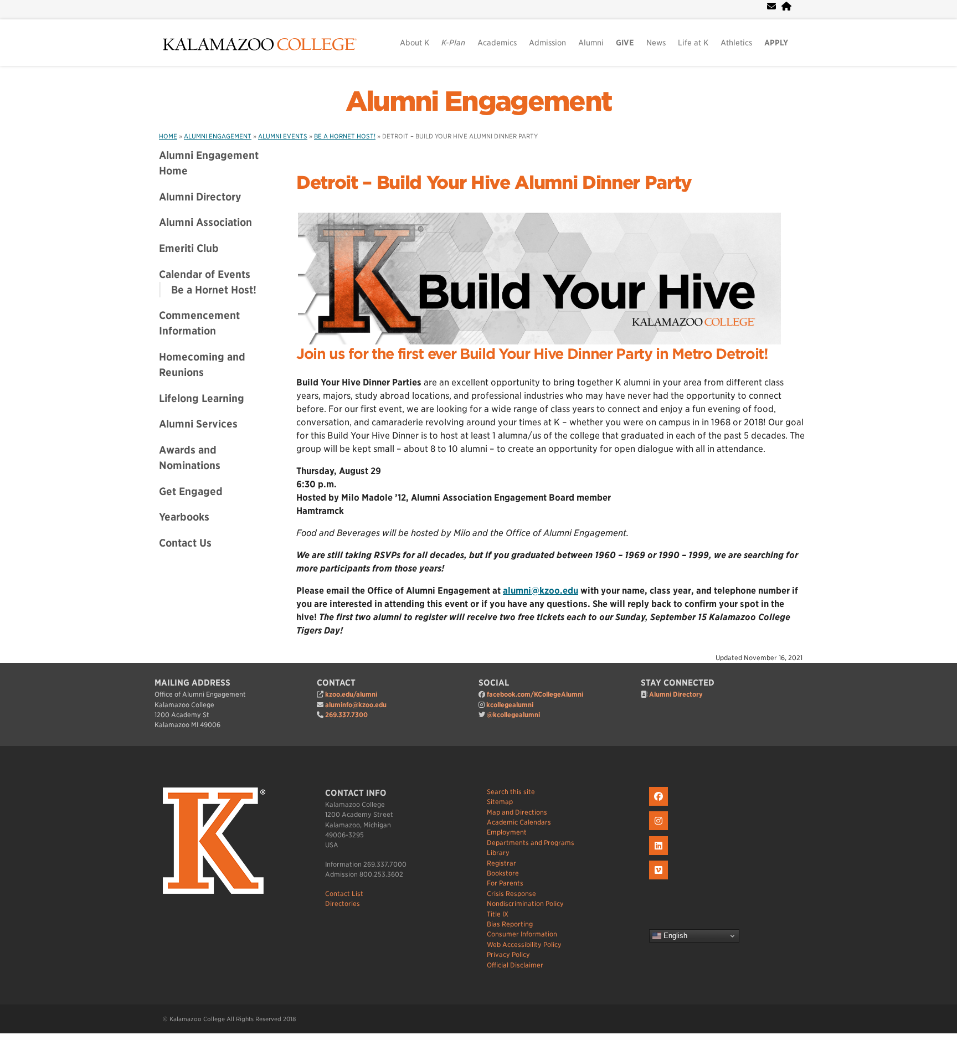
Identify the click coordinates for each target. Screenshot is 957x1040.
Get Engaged (191, 491)
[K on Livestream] (660, 880)
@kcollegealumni (513, 715)
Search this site (511, 791)
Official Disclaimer (515, 965)
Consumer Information (522, 934)
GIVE (625, 42)
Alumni (591, 42)
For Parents (505, 883)
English (674, 935)
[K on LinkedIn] (660, 855)
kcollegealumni (509, 705)
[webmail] (771, 6)
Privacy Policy (508, 954)
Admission (547, 42)
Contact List (344, 893)
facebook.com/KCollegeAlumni (535, 694)
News (656, 42)
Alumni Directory (200, 197)
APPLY (776, 42)
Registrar (501, 863)
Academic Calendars (519, 822)
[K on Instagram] (660, 830)
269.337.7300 (346, 715)
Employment (507, 832)
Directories (342, 903)
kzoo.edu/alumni (351, 694)
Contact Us (185, 543)
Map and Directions (517, 812)
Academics (497, 42)
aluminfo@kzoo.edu (356, 705)
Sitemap (500, 801)
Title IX (497, 914)
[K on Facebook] (660, 806)
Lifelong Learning (201, 398)
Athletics (736, 42)
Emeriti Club (189, 248)
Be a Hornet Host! (213, 290)
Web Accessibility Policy (524, 944)
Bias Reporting (510, 924)
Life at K (693, 42)
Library (498, 852)
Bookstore (503, 873)
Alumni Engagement (479, 101)
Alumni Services (198, 424)
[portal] (786, 6)
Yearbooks (184, 517)
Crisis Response (511, 893)
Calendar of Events (204, 274)
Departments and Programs (530, 842)
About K (414, 42)
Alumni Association (205, 222)
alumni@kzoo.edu (540, 590)
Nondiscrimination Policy (525, 903)
